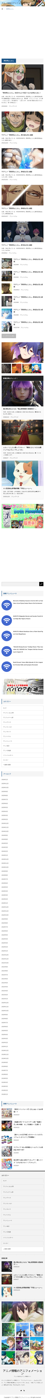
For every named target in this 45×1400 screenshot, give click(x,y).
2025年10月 (5, 787)
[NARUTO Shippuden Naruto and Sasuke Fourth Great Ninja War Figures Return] (6, 625)
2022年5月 (5, 935)
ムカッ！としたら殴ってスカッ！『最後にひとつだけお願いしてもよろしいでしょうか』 (22, 449)
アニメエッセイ (7, 727)
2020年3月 (5, 1038)
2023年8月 (5, 875)
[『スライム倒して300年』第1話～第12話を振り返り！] (36, 1343)
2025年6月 (5, 803)
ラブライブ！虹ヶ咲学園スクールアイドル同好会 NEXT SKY (28, 1148)
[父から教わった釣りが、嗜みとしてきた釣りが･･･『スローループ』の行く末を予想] (36, 1329)
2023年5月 (5, 887)
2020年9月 (5, 1014)
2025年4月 (5, 811)
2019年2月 (5, 1090)
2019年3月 (5, 1086)
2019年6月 (5, 1074)
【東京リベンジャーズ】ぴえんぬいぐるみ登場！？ (28, 1110)
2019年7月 (5, 1070)
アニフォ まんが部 (8, 713)
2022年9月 (5, 919)
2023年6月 (5, 883)
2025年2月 (5, 819)
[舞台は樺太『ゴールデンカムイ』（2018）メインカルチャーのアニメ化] (6, 368)
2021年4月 (5, 987)
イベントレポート (8, 755)
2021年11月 (5, 959)
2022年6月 (5, 931)
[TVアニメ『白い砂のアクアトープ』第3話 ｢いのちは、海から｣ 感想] (8, 1343)
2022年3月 (5, 943)
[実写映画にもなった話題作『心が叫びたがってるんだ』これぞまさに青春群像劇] (22, 1329)
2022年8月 (5, 923)
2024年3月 (5, 847)
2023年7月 (5, 879)
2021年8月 (5, 971)
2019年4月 (5, 1082)
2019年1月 (5, 1094)
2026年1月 (5, 779)
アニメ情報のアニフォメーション (22, 1372)
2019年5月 (5, 1078)
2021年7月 (5, 975)
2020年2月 (5, 1042)
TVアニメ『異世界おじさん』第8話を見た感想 (17, 208)
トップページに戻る (8, 336)
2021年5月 (5, 983)
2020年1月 (5, 1046)
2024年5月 (5, 843)
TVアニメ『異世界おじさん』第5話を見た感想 (28, 273)
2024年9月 (5, 835)
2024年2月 (5, 851)
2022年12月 (5, 907)
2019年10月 (5, 1058)
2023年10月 (5, 867)
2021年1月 (5, 998)
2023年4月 (5, 891)
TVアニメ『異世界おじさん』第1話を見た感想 (28, 323)
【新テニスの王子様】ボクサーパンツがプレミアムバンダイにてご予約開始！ (28, 1136)
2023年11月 (5, 863)
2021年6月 (5, 979)
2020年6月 (5, 1026)
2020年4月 (5, 1034)
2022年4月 (5, 939)
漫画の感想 (7, 764)
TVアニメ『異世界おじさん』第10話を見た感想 (17, 135)
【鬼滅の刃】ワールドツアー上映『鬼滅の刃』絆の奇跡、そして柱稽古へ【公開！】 (27, 1123)
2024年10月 (5, 831)
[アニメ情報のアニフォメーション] (16, 3)
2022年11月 (5, 911)
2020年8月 (5, 1018)
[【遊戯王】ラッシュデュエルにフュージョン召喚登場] (22, 1343)
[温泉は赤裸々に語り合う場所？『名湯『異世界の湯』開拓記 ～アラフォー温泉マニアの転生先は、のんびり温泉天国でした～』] (22, 1357)
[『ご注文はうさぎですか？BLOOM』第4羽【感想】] (36, 1357)
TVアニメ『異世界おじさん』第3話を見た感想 (28, 298)
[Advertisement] (22, 33)
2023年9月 (5, 871)
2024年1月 (5, 855)
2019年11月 (5, 1054)
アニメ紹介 (6, 746)
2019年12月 (5, 1050)
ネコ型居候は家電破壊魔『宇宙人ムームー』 (18, 488)
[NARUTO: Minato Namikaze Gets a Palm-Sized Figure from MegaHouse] (6, 640)
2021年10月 (5, 963)
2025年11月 (5, 783)
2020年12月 (5, 1002)
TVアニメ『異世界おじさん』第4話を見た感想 (28, 286)
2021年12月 (5, 955)
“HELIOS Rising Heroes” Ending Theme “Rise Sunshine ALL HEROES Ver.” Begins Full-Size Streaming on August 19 (28, 649)
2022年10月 (5, 915)
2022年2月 (5, 947)
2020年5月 (5, 1030)
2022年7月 (5, 927)
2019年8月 (5, 1066)
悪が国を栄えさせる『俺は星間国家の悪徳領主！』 (20, 409)
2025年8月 (5, 795)
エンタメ (5, 760)
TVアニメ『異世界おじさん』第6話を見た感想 (28, 260)
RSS (24, 1390)
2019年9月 (5, 1062)
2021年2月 (5, 994)
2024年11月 (5, 827)
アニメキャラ (7, 731)
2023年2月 (5, 899)
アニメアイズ (13, 106)
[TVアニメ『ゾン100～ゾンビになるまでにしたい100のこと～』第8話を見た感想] (36, 368)
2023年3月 (5, 895)
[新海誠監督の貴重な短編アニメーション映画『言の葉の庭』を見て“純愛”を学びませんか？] (8, 1329)
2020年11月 (5, 1006)
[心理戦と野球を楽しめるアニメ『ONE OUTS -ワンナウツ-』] (8, 1357)
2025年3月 (5, 815)
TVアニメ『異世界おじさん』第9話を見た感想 (17, 171)
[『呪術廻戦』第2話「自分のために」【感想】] (27, 368)
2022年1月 (5, 951)
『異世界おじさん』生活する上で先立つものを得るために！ (21, 93)
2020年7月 (5, 1022)
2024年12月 (5, 823)
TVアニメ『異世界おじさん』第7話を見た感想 (17, 245)
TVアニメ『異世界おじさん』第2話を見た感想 (28, 311)
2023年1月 (5, 903)
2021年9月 (5, 967)
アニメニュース (7, 741)
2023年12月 (5, 859)
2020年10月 (5, 1010)
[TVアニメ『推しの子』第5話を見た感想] (16, 368)
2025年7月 (5, 799)
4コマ (4, 708)
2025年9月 (5, 791)
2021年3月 (5, 990)
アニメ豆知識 (7, 750)
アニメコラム (13, 143)
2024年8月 (5, 839)
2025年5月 (5, 807)
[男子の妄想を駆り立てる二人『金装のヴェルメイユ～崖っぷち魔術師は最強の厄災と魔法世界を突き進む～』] (22, 352)
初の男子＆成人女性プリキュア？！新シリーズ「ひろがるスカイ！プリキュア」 (28, 1161)
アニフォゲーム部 (8, 717)
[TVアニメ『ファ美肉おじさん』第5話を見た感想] (22, 1311)
